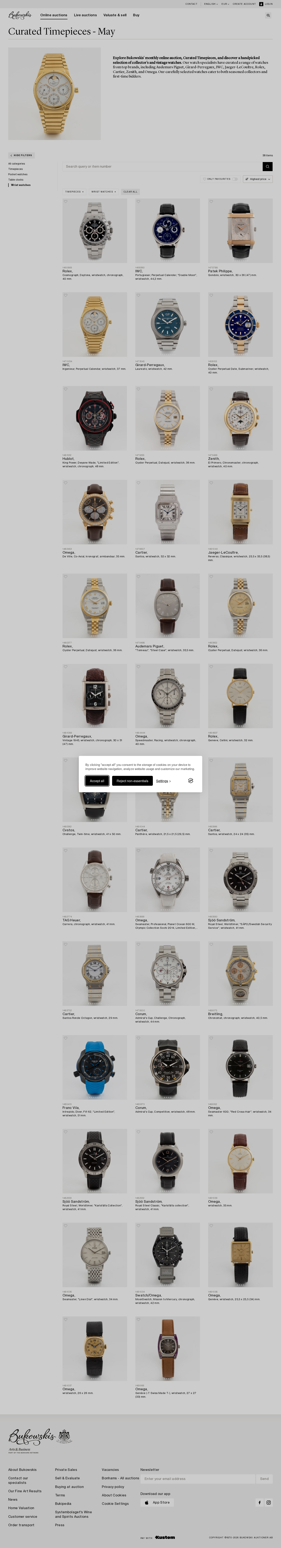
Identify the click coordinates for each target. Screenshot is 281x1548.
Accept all (97, 780)
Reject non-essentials (132, 780)
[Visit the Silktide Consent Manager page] (191, 781)
